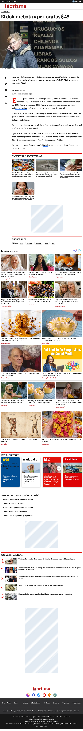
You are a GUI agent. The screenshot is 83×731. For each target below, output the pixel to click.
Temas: (15, 243)
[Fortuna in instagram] (28, 695)
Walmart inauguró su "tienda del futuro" (17, 499)
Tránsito (77, 711)
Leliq (52, 133)
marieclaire (31, 460)
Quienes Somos (19, 711)
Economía (38, 243)
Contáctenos (31, 711)
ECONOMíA (5, 12)
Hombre (56, 703)
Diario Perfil (6, 703)
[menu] (2, 5)
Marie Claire (35, 703)
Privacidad (42, 711)
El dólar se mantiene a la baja (13, 503)
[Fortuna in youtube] (44, 695)
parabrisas (72, 460)
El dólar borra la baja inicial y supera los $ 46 (18, 515)
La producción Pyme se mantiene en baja (17, 507)
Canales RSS (7, 711)
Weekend (65, 703)
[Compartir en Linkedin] (6, 96)
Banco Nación (21, 108)
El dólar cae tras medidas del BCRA (15, 511)
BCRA (45, 145)
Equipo (50, 711)
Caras (16, 703)
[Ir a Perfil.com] (77, 2)
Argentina (29, 243)
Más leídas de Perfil (11, 554)
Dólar (21, 243)
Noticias (25, 703)
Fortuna (47, 703)
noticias (10, 460)
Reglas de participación (63, 711)
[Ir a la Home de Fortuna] (16, 6)
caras (52, 460)
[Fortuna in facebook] (33, 695)
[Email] (6, 103)
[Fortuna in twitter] (38, 695)
